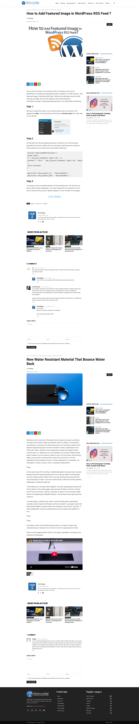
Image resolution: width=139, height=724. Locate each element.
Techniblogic (30, 18)
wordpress (45, 203)
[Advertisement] (54, 69)
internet (32, 203)
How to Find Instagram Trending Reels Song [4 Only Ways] (98, 114)
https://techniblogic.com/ (43, 215)
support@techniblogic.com (39, 706)
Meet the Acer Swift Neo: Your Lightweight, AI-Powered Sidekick (35, 249)
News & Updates (30, 246)
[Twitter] (31, 84)
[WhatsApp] (39, 84)
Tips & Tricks (38, 203)
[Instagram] (32, 710)
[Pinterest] (35, 84)
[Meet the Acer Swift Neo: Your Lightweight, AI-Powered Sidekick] (35, 240)
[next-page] (90, 87)
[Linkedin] (36, 710)
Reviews (47, 246)
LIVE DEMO (54, 196)
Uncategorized (33, 9)
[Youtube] (43, 221)
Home (28, 9)
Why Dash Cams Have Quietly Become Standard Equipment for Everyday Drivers (73, 249)
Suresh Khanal (36, 287)
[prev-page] (87, 87)
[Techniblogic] (32, 217)
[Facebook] (28, 84)
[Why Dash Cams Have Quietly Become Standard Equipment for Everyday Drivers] (74, 240)
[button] (114, 3)
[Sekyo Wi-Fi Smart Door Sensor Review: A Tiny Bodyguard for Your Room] (54, 240)
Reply (33, 273)
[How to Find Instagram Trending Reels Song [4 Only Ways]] (99, 103)
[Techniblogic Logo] (30, 3)
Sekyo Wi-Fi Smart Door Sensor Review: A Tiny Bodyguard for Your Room (54, 249)
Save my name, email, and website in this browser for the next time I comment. (49, 343)
